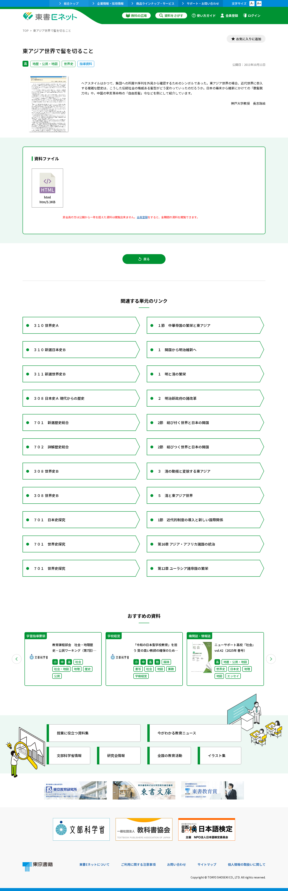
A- (252, 3)
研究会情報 (116, 755)
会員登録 (232, 15)
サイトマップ (206, 864)
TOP (26, 30)
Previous (17, 659)
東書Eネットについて (94, 864)
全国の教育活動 (170, 755)
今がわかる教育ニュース (177, 732)
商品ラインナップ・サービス (155, 3)
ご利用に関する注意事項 (138, 864)
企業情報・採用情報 (110, 3)
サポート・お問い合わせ (203, 3)
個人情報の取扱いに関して (246, 864)
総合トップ (71, 3)
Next (271, 659)
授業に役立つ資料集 (73, 732)
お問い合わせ (176, 864)
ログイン (254, 15)
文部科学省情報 (69, 755)
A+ (259, 3)
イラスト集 (217, 755)
